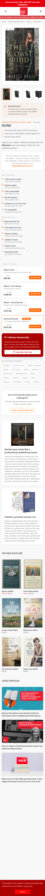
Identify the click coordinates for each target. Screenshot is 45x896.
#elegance (6, 382)
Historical (37, 22)
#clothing (6, 378)
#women (6, 369)
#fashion (36, 382)
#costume (16, 378)
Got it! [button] (22, 892)
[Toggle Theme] (40, 11)
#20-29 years (16, 369)
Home (4, 22)
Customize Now (24, 54)
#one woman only (18, 365)
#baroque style (7, 374)
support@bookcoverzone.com (22, 166)
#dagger (25, 378)
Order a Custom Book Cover (22, 410)
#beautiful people (21, 374)
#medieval (6, 365)
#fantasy (27, 382)
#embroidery (17, 382)
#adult (26, 369)
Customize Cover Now (23, 352)
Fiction (28, 22)
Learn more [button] (28, 886)
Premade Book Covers (16, 22)
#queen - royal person (34, 365)
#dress (33, 378)
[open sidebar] (5, 11)
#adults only (35, 369)
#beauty (32, 374)
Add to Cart (36, 277)
